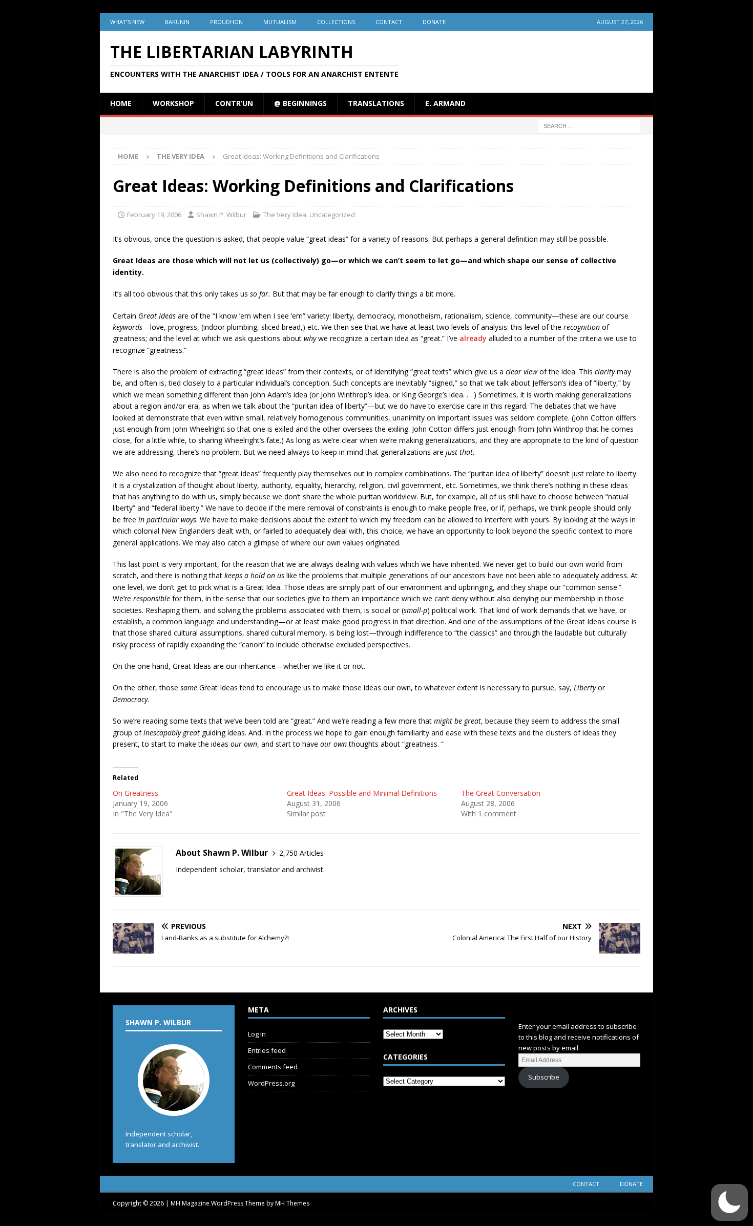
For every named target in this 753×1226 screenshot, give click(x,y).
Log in (257, 1034)
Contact (388, 22)
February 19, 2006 (154, 214)
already (473, 338)
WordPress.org (271, 1083)
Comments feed (273, 1066)
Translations (376, 103)
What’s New (127, 22)
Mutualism (280, 22)
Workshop (173, 103)
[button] (729, 1202)
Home (121, 103)
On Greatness (135, 793)
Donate (434, 22)
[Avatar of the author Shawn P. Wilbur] (173, 1105)
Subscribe (543, 1077)
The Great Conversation (500, 793)
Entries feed (267, 1050)
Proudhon (226, 22)
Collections (336, 22)
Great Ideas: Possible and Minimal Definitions (362, 793)
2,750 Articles (301, 853)
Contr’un (234, 103)
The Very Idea (284, 214)
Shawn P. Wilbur (221, 214)
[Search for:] (589, 125)
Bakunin (177, 22)
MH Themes (292, 1203)
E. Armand (445, 103)
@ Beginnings (300, 103)
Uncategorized (332, 214)
